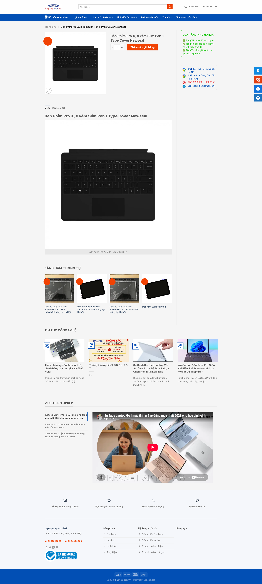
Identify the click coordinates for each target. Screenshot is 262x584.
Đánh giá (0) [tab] (58, 108)
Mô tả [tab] (47, 108)
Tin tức (166, 17)
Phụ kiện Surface (102, 17)
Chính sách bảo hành (186, 17)
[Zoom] (49, 91)
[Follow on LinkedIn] (53, 547)
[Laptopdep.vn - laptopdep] (53, 7)
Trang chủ (50, 26)
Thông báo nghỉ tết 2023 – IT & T (108, 367)
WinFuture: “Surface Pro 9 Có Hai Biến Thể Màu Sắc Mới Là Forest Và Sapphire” (196, 368)
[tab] (66, 416)
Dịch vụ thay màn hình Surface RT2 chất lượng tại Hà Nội (91, 309)
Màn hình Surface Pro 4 (154, 306)
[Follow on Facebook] (46, 547)
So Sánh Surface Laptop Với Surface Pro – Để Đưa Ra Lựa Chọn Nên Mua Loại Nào (151, 368)
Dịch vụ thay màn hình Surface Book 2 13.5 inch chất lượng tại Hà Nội (58, 309)
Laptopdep (149, 580)
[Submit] (170, 7)
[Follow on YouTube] (57, 547)
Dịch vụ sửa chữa (149, 17)
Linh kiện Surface (126, 17)
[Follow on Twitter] (50, 547)
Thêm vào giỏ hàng (142, 47)
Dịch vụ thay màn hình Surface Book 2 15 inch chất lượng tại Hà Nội (124, 309)
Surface (82, 17)
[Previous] (44, 296)
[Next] (171, 296)
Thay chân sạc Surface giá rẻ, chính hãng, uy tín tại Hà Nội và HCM (64, 368)
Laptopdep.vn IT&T (55, 528)
